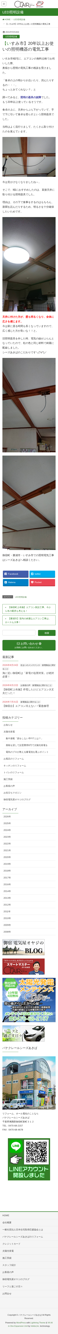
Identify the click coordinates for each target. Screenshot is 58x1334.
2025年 (7, 823)
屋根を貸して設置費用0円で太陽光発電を (27, 745)
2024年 (7, 830)
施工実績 (8, 779)
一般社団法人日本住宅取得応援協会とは (22, 1229)
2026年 (7, 816)
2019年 (7, 864)
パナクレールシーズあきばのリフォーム (22, 1236)
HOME (5, 1215)
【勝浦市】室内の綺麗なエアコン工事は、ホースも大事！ (28, 620)
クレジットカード (11, 1243)
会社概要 (6, 1222)
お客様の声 (25, 685)
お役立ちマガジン (13, 792)
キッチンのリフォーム (15, 765)
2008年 (7, 931)
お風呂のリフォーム (14, 758)
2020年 (7, 857)
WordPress (21, 1323)
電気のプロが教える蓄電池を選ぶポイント (27, 752)
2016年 (7, 884)
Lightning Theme (37, 1323)
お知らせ (8, 725)
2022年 (7, 843)
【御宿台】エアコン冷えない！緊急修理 (25, 706)
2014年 (7, 891)
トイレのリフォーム (14, 772)
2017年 (7, 877)
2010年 (7, 918)
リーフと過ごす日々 (12, 1286)
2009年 (7, 925)
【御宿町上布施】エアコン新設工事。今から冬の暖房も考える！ (28, 609)
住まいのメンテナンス (30, 665)
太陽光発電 (9, 731)
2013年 (7, 898)
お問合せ (6, 1293)
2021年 (7, 850)
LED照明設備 (11, 36)
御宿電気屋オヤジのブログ (17, 799)
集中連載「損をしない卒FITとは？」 (24, 738)
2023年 (7, 837)
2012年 (7, 904)
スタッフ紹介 (9, 1265)
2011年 (7, 911)
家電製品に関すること (42, 685)
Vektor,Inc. (35, 1326)
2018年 (7, 870)
